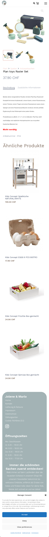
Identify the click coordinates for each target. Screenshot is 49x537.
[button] (45, 495)
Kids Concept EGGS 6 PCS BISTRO (21, 257)
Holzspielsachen (27, 68)
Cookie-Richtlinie (15, 532)
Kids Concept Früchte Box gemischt (22, 316)
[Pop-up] (34, 3)
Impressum (35, 532)
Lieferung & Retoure (14, 407)
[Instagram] (7, 426)
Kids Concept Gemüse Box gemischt (22, 375)
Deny (24, 521)
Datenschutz (26, 532)
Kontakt (8, 404)
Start (5, 68)
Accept (25, 515)
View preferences (24, 527)
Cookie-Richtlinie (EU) (14, 420)
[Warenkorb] (37, 3)
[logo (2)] (4, 3)
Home (8, 400)
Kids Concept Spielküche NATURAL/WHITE (16, 197)
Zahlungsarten (11, 417)
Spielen (13, 68)
